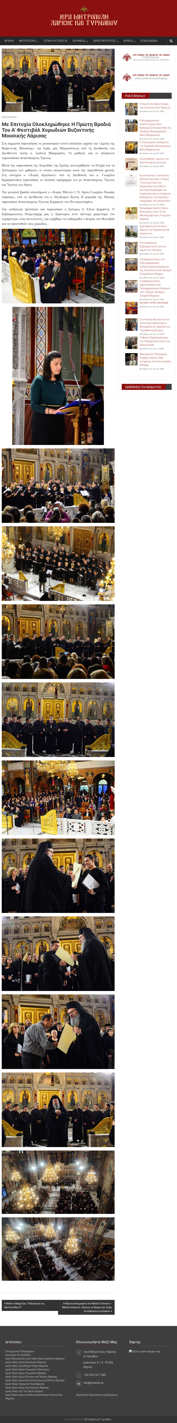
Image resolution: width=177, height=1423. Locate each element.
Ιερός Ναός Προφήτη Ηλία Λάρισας (25, 1384)
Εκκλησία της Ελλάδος (18, 1355)
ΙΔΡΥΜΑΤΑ (78, 40)
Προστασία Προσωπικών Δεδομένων (97, 1394)
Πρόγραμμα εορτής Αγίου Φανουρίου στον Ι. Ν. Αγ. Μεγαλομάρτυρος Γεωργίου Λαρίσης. (155, 213)
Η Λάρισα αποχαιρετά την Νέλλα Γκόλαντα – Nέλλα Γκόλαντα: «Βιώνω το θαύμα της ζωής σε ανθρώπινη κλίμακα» (87, 1307)
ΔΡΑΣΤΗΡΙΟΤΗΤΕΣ (104, 40)
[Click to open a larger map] (144, 1351)
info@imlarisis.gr (94, 1382)
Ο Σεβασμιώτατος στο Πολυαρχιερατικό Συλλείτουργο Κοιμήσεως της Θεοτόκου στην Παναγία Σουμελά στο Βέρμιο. (155, 266)
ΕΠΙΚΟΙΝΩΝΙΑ (149, 40)
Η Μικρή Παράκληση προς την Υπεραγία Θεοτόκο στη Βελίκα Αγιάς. (155, 341)
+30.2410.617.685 (95, 1375)
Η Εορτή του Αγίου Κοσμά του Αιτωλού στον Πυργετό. (155, 106)
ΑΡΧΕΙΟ (128, 40)
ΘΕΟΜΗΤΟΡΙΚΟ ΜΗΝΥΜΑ (154, 302)
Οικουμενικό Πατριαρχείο (19, 1351)
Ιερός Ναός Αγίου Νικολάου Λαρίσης (25, 1362)
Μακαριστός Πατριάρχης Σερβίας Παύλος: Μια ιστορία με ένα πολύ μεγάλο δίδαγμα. (155, 359)
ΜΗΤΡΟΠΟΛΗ (27, 40)
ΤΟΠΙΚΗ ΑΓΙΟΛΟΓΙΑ (55, 40)
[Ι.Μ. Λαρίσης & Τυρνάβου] (84, 18)
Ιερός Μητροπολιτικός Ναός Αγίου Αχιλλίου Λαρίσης (35, 1358)
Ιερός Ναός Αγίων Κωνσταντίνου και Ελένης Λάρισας (35, 1380)
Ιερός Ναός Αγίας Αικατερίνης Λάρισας (27, 1387)
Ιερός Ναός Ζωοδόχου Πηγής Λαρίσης (26, 1365)
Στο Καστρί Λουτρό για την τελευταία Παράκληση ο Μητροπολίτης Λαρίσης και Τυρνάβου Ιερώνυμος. (155, 325)
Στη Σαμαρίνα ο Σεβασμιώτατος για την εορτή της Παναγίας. (153, 246)
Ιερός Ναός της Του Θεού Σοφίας (24, 1391)
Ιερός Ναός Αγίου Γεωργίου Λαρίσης (25, 1373)
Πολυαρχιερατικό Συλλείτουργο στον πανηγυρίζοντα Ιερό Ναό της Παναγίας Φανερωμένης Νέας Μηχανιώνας (155, 127)
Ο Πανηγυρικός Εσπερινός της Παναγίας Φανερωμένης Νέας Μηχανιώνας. (155, 146)
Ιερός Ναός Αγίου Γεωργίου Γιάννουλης (27, 1369)
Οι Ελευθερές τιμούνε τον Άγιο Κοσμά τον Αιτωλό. (154, 160)
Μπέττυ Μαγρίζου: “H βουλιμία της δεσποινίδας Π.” (24, 1305)
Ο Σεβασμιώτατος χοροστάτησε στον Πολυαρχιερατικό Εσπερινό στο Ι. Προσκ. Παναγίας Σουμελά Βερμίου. (155, 288)
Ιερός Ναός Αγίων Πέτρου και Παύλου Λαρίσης (31, 1376)
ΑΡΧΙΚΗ (9, 40)
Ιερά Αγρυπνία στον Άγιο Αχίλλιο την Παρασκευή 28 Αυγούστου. (154, 230)
